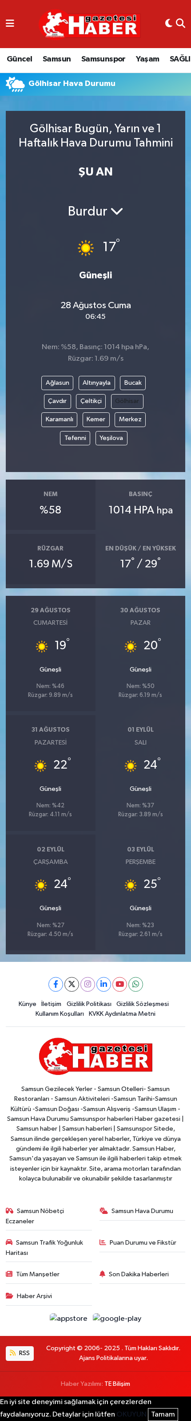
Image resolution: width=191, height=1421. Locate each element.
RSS (24, 1353)
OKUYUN (131, 1414)
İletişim (51, 1004)
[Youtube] (119, 984)
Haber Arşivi (34, 1296)
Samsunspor (103, 59)
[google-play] (117, 1320)
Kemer (96, 419)
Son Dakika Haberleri (139, 1274)
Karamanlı (59, 419)
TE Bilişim (117, 1383)
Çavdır (57, 401)
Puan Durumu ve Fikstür (143, 1242)
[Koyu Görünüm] (168, 24)
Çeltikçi (91, 401)
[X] (71, 984)
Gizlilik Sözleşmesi (142, 1004)
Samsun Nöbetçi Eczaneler (35, 1216)
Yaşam (147, 59)
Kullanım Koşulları (60, 1013)
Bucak (133, 382)
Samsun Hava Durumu (142, 1211)
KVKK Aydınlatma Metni (122, 1013)
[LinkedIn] (103, 984)
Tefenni (75, 438)
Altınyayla (97, 382)
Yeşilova (111, 438)
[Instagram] (87, 984)
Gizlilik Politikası (89, 1004)
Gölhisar (127, 401)
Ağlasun (57, 382)
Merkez (130, 419)
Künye (27, 1004)
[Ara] (180, 24)
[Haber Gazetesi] (89, 24)
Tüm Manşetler (38, 1274)
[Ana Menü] (10, 24)
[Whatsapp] (135, 984)
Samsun (57, 59)
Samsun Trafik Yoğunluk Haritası (45, 1247)
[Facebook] (55, 984)
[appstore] (69, 1320)
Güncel (19, 59)
